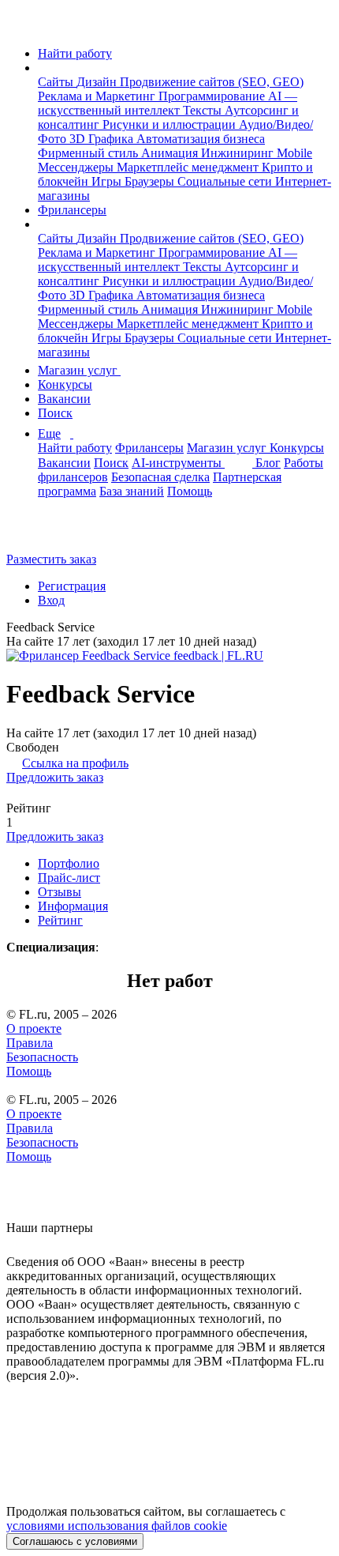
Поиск (55, 413)
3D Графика (102, 138)
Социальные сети (226, 181)
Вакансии (64, 398)
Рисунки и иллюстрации (170, 124)
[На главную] (20, 26)
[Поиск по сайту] (50, 532)
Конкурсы (65, 384)
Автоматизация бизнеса (200, 138)
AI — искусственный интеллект (167, 103)
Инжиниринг (239, 153)
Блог (268, 462)
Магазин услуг (79, 370)
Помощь (189, 491)
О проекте (33, 1028)
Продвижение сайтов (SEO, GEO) (212, 82)
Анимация (171, 153)
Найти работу (75, 53)
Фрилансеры (72, 210)
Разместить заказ (51, 559)
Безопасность (42, 1057)
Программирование (213, 96)
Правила (29, 1042)
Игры (108, 181)
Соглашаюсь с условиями (75, 1541)
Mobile (294, 153)
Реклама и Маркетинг (98, 96)
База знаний (131, 491)
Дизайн (98, 82)
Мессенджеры (77, 167)
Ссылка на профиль (75, 763)
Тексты (204, 110)
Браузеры (151, 181)
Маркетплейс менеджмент (189, 167)
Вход (51, 600)
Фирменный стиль (89, 153)
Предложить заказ (54, 777)
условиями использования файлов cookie (116, 1525)
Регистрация (72, 586)
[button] (42, 67)
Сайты (57, 82)
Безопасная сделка (160, 477)
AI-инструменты (178, 462)
